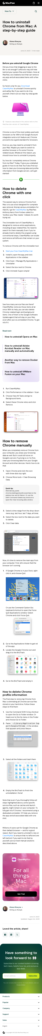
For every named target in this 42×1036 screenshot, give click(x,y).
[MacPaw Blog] (9, 3)
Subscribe (33, 976)
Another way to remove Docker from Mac (21, 361)
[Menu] (38, 3)
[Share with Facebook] (5, 934)
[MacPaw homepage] (4, 1032)
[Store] (34, 3)
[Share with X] (17, 934)
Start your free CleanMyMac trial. (19, 251)
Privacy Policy (21, 984)
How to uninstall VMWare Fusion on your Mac (18, 372)
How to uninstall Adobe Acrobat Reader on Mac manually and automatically (19, 348)
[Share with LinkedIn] (11, 934)
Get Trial (21, 894)
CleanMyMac (21, 210)
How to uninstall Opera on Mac (21, 337)
